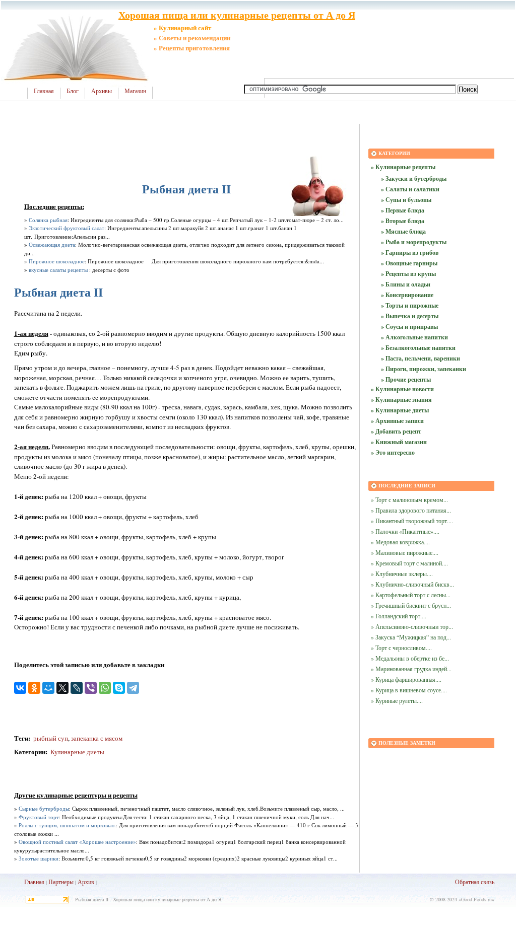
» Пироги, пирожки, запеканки (423, 369)
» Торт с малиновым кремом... (409, 499)
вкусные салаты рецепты (58, 269)
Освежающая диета (52, 244)
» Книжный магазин (399, 442)
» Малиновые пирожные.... (404, 552)
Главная (44, 91)
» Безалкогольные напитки (418, 347)
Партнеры (61, 882)
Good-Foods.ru (476, 899)
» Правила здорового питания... (411, 510)
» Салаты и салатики (410, 189)
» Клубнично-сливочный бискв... (412, 584)
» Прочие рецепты (406, 379)
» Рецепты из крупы (408, 273)
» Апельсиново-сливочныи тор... (412, 626)
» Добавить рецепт (396, 431)
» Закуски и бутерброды (413, 178)
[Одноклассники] (34, 688)
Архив (86, 882)
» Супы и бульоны (406, 199)
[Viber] (91, 688)
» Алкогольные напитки (414, 337)
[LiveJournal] (77, 688)
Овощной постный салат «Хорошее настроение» (77, 841)
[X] (62, 688)
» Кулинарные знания (401, 399)
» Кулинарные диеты (400, 410)
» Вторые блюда (402, 221)
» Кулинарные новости (402, 389)
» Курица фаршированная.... (406, 679)
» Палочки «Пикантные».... (405, 531)
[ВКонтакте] (20, 688)
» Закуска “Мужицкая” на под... (411, 637)
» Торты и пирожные (409, 305)
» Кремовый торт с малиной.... (409, 563)
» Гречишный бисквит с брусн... (411, 605)
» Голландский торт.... (398, 616)
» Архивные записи (397, 420)
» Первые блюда (402, 210)
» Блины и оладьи (405, 284)
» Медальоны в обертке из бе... (410, 658)
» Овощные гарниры (409, 263)
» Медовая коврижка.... (400, 542)
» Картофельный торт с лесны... (410, 595)
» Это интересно (393, 452)
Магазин (135, 91)
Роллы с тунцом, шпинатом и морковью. (67, 825)
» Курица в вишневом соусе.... (409, 690)
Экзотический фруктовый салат (66, 228)
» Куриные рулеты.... (397, 700)
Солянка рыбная (48, 220)
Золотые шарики (38, 858)
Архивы (101, 91)
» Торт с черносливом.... (401, 647)
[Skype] (119, 688)
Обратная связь (474, 882)
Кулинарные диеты (77, 751)
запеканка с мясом (96, 738)
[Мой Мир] (48, 688)
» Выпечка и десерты (409, 316)
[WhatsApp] (105, 688)
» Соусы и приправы (409, 326)
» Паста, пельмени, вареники (420, 358)
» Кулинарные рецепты (403, 167)
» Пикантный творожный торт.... (412, 521)
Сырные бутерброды (44, 808)
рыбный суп (50, 738)
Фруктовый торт (39, 817)
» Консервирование (407, 295)
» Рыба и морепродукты (413, 242)
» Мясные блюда (403, 231)
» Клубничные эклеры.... (402, 573)
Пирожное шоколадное (57, 261)
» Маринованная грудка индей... (411, 669)
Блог (73, 91)
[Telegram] (133, 688)
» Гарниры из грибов (409, 252)
